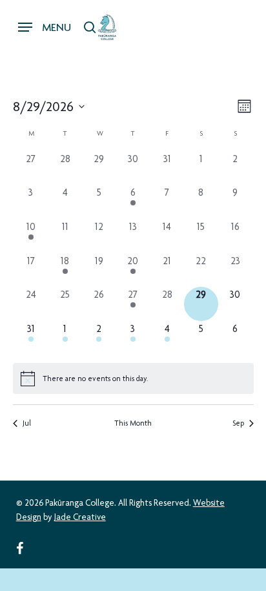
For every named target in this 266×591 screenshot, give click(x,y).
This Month (133, 423)
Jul (27, 423)
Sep (238, 423)
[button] (44, 27)
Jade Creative (80, 517)
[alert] (133, 378)
